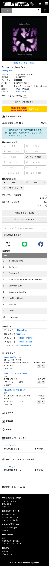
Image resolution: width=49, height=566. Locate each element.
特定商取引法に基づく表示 (11, 541)
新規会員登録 (6, 504)
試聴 (35, 182)
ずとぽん (8, 445)
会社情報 (5, 551)
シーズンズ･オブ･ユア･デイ (16, 373)
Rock (18, 91)
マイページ (6, 507)
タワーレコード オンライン (11, 501)
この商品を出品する (12, 235)
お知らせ (5, 530)
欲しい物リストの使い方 (10, 517)
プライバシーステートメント (11, 544)
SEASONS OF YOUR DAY (14, 390)
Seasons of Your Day (13, 356)
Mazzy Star (7, 70)
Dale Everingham (23, 345)
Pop (24, 91)
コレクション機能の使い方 (11, 520)
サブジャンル (13, 188)
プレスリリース (7, 554)
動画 (13, 182)
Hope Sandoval (26, 337)
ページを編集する (25, 102)
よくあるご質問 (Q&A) (9, 528)
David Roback (25, 341)
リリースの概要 (35, 157)
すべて (6, 10)
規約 (3, 538)
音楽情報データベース (9, 514)
